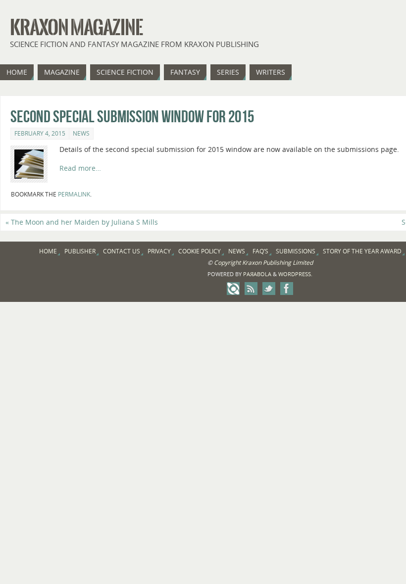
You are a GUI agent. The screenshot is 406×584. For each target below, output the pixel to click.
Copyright (227, 262)
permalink (74, 194)
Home (48, 251)
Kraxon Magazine (76, 28)
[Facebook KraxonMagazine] (286, 288)
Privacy (159, 251)
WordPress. (295, 274)
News (81, 133)
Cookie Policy (199, 251)
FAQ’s (260, 251)
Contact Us (121, 251)
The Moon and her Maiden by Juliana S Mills (81, 222)
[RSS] (251, 288)
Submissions (295, 251)
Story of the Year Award (362, 251)
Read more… (80, 168)
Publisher (80, 251)
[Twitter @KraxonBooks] (268, 288)
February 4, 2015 (39, 133)
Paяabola (257, 274)
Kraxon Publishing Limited (277, 262)
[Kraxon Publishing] (233, 288)
